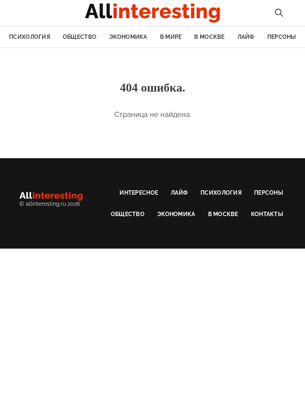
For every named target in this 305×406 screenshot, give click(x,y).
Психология (29, 37)
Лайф (246, 37)
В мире (171, 37)
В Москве (209, 37)
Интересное (139, 193)
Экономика (128, 37)
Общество (80, 37)
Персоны (281, 37)
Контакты (267, 214)
